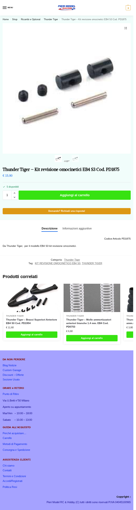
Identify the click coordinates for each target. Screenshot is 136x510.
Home (6, 19)
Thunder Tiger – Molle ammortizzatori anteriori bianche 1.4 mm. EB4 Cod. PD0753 (88, 323)
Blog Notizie (9, 365)
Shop (14, 19)
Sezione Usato (11, 379)
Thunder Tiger (51, 19)
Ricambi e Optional (30, 19)
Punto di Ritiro (11, 394)
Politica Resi (10, 487)
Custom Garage (12, 370)
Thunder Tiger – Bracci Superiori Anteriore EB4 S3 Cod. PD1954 (31, 321)
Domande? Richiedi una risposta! (66, 211)
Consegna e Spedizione (16, 449)
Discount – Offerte (13, 375)
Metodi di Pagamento (15, 444)
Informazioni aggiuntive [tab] (77, 228)
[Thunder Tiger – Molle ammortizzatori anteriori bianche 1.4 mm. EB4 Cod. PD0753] (92, 298)
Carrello (7, 438)
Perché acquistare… (14, 433)
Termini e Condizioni (14, 476)
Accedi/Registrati (12, 481)
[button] (128, 7)
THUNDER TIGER (92, 263)
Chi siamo (8, 465)
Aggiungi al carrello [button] (31, 334)
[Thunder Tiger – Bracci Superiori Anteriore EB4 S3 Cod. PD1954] (31, 298)
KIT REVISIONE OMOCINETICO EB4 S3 (57, 263)
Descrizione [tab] (50, 228)
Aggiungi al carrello (75, 195)
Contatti (7, 470)
